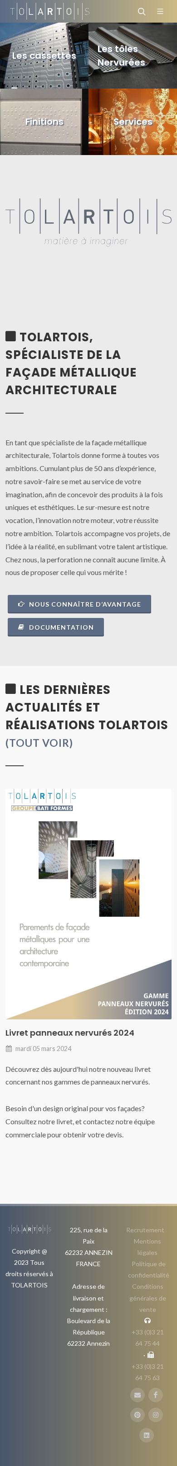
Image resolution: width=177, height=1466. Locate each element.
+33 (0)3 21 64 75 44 (148, 1337)
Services (132, 121)
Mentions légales (147, 1246)
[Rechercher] (140, 11)
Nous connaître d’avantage (84, 604)
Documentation (60, 627)
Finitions (44, 121)
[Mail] (137, 1395)
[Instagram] (155, 1415)
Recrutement (145, 1230)
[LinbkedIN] (146, 1435)
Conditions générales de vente (147, 1297)
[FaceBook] (155, 1395)
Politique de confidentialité (148, 1269)
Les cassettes (44, 55)
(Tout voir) (39, 743)
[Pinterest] (137, 1415)
